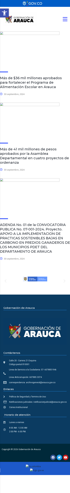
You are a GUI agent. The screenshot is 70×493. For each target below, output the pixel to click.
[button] (4, 13)
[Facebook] (53, 457)
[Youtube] (65, 457)
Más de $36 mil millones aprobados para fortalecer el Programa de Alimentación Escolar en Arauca (31, 82)
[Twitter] (59, 457)
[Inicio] (20, 18)
